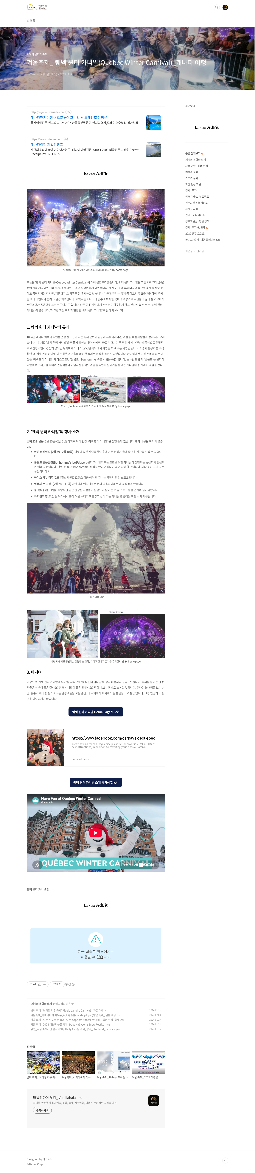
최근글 (189, 251)
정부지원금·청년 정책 (197, 221)
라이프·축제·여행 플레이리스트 (202, 239)
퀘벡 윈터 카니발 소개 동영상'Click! (95, 782)
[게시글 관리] (44, 984)
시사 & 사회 (191, 209)
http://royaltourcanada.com (48, 112)
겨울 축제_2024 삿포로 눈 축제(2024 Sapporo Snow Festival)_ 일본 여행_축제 (75, 1020)
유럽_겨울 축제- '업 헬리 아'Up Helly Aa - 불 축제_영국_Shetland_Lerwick (73, 1029)
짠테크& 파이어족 (195, 215)
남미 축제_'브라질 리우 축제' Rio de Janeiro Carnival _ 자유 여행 (67, 1010)
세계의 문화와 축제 (41, 1003)
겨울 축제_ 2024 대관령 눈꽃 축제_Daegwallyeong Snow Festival (68, 1024)
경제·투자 (191, 190)
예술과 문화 (191, 172)
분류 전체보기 (193, 153)
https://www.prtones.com (46, 139)
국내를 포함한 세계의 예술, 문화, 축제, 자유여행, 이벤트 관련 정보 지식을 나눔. (75, 1103)
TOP (225, 1160)
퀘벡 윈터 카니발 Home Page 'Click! (95, 712)
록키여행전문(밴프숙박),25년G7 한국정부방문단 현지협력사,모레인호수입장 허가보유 (85, 122)
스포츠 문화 (191, 178)
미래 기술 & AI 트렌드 (197, 196)
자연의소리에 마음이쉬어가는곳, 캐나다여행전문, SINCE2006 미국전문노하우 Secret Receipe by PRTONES (85, 151)
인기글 (200, 251)
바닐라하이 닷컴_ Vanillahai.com (57, 1097)
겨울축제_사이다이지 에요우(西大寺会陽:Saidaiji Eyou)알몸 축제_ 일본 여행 (73, 1015)
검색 (217, 7)
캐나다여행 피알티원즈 (47, 144)
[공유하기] (39, 984)
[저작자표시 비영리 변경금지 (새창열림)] (70, 984)
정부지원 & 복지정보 (196, 202)
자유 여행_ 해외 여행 (196, 166)
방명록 (31, 20)
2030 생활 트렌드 (195, 233)
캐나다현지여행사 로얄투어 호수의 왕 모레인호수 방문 (69, 117)
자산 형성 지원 (193, 184)
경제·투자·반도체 (195, 227)
